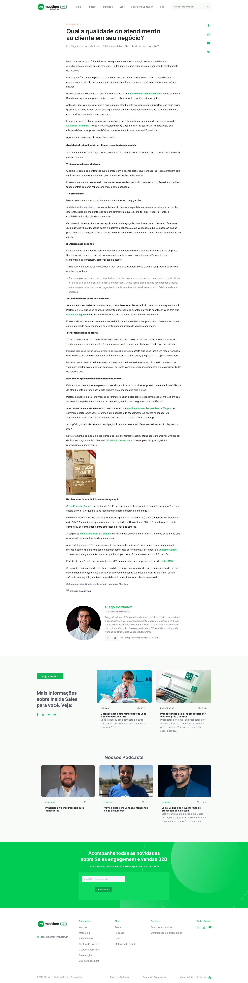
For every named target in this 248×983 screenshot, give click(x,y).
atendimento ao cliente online (145, 93)
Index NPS (167, 561)
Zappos (167, 408)
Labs (122, 6)
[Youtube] (210, 927)
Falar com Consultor (142, 6)
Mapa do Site (186, 977)
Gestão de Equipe (88, 944)
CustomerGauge (167, 549)
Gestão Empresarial (89, 949)
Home (77, 6)
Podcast (92, 6)
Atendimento (86, 938)
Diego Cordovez (78, 46)
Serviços (155, 921)
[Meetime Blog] (52, 7)
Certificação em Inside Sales (166, 933)
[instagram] (204, 927)
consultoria (86, 533)
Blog (161, 6)
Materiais (108, 6)
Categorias (84, 921)
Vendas (83, 927)
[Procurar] (208, 7)
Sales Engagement (89, 960)
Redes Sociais (204, 921)
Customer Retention (77, 125)
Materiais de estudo (125, 944)
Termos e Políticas (119, 977)
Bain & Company (102, 533)
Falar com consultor (162, 927)
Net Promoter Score (79, 506)
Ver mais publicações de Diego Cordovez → (140, 638)
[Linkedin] (198, 927)
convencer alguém (76, 314)
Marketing (84, 933)
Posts (118, 927)
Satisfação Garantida (118, 440)
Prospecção (85, 955)
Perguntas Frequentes (154, 977)
